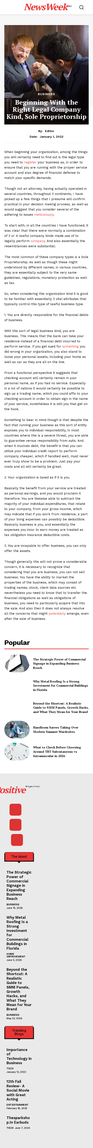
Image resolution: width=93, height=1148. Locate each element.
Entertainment (17, 1104)
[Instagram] (15, 825)
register (30, 162)
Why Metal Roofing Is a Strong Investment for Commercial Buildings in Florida (60, 685)
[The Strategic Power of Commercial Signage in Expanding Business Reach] (17, 663)
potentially (57, 613)
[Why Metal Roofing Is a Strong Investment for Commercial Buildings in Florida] (17, 685)
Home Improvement (16, 955)
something (70, 346)
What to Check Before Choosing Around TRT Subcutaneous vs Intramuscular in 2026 (57, 751)
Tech (9, 1068)
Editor (49, 131)
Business (46, 94)
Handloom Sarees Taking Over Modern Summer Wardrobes (55, 729)
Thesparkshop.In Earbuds (18, 1120)
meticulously (44, 215)
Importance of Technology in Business (19, 1056)
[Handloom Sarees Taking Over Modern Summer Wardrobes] (17, 729)
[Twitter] (17, 840)
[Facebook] (15, 810)
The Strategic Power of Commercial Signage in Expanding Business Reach (59, 663)
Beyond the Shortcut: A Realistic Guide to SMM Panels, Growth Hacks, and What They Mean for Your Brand (61, 707)
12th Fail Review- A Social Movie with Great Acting (17, 1090)
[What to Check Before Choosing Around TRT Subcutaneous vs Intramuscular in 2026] (17, 752)
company (38, 241)
